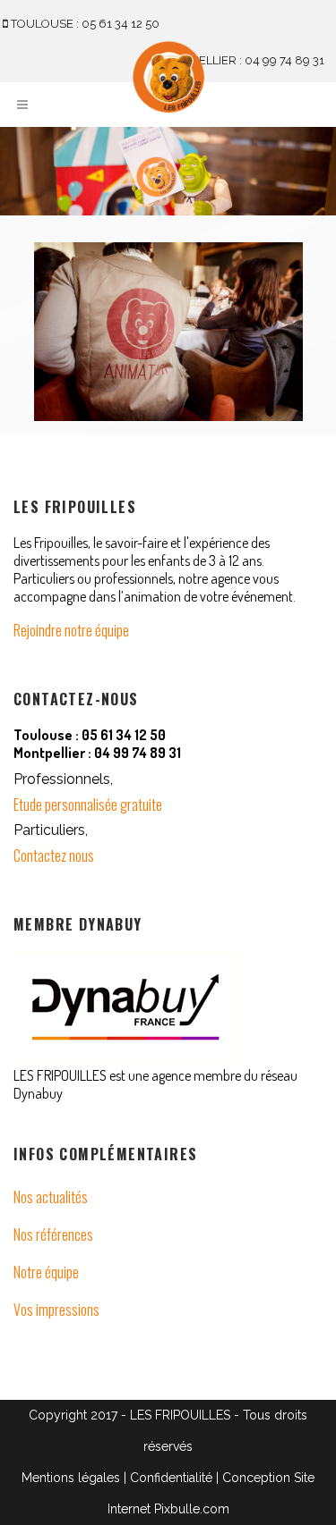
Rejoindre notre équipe (71, 630)
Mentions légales (71, 1477)
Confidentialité (171, 1477)
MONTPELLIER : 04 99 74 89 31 (239, 60)
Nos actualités (50, 1197)
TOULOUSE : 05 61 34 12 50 (83, 23)
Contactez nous (53, 855)
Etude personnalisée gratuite (87, 804)
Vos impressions (56, 1309)
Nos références (53, 1234)
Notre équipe (46, 1272)
